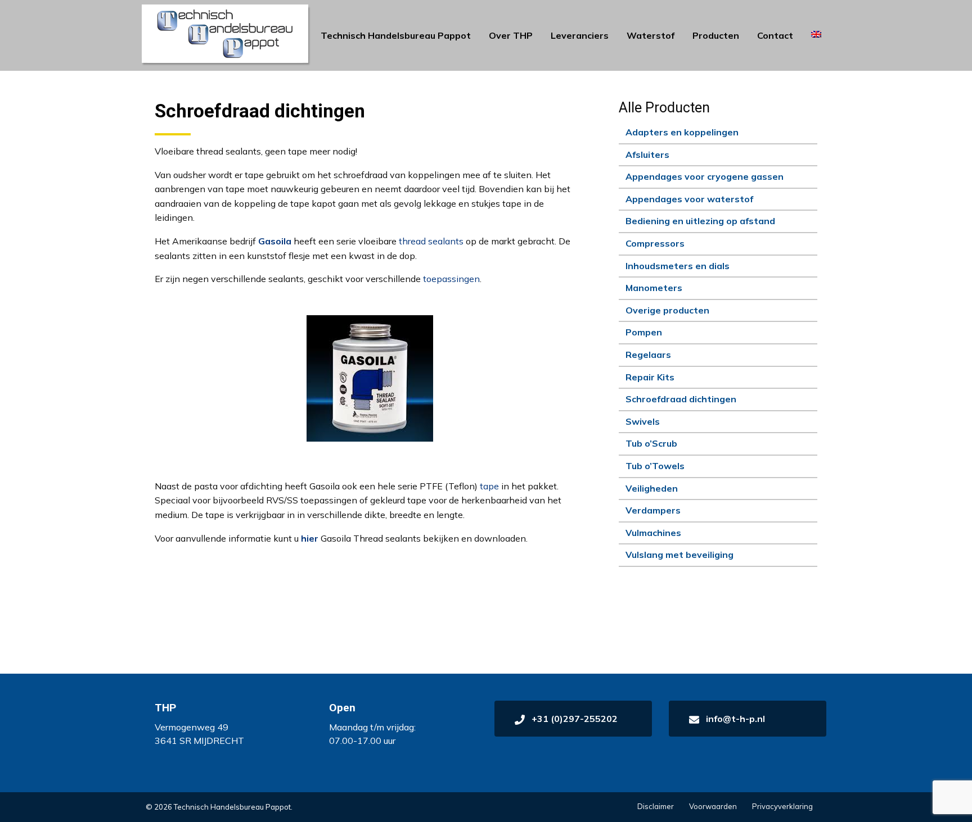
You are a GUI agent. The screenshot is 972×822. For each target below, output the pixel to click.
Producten (715, 35)
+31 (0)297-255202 (573, 718)
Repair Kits (650, 377)
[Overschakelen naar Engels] (816, 34)
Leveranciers (580, 35)
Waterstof (650, 35)
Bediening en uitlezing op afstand (700, 220)
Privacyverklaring (782, 806)
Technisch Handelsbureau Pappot (396, 35)
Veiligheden (652, 488)
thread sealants (431, 241)
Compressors (655, 243)
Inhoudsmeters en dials (678, 265)
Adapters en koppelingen (682, 132)
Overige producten (667, 310)
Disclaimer (655, 806)
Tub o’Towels (655, 465)
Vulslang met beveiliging (680, 554)
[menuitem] (396, 35)
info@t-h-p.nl (734, 718)
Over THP (511, 35)
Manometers (654, 287)
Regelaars (648, 354)
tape (489, 486)
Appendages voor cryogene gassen (705, 176)
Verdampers (653, 510)
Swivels (643, 421)
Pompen (644, 332)
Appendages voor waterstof (689, 199)
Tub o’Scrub (651, 443)
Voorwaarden (713, 806)
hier (309, 538)
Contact (775, 35)
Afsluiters (647, 154)
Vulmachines (653, 532)
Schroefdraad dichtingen (681, 399)
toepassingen (451, 278)
